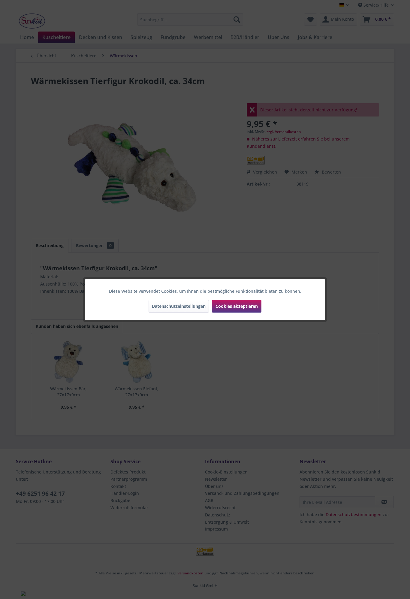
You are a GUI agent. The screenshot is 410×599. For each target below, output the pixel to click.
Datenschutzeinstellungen (179, 306)
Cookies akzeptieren (237, 306)
